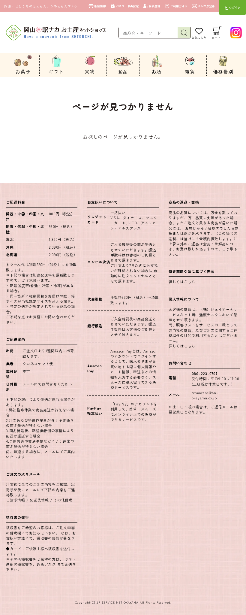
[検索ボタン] (184, 32)
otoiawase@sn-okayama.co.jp (205, 395)
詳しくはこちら (182, 281)
